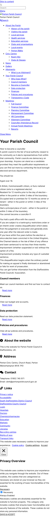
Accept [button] (44, 445)
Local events (17, 47)
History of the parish (20, 28)
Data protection (18, 88)
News (8, 63)
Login (2, 407)
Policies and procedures (22, 94)
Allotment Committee (20, 119)
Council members (19, 82)
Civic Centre (11, 53)
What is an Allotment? (21, 72)
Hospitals (4, 410)
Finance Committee (20, 107)
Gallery (9, 66)
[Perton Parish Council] (11, 14)
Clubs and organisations (22, 44)
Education (4, 419)
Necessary (8, 492)
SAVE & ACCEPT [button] (7, 514)
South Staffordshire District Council (16, 401)
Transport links (6, 438)
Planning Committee (20, 110)
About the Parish (13, 25)
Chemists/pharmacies (10, 416)
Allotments (10, 69)
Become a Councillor (20, 85)
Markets (4, 422)
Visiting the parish (19, 31)
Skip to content (7, 1)
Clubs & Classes (18, 60)
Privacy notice (6, 394)
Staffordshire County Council (13, 404)
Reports (14, 129)
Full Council (16, 104)
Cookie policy (18, 445)
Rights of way (6, 435)
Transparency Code (20, 97)
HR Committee (17, 116)
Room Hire (15, 57)
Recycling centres (8, 432)
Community (5, 426)
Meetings (10, 101)
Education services (19, 41)
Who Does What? (19, 79)
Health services (18, 38)
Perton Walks (17, 50)
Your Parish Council (14, 75)
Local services (17, 35)
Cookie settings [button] (33, 445)
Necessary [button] (5, 489)
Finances (15, 91)
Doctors (3, 413)
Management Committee (22, 113)
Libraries (4, 429)
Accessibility (5, 397)
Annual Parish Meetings (21, 126)
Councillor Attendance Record (24, 122)
